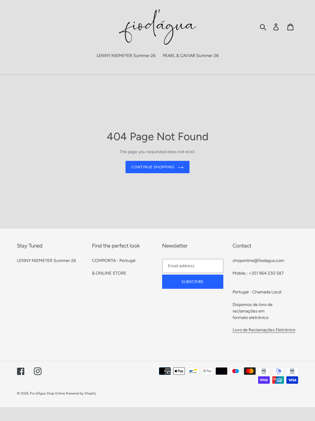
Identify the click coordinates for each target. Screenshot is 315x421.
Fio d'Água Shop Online (47, 393)
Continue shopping (152, 167)
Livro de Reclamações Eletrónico (264, 330)
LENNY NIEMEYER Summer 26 (46, 260)
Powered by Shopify (81, 393)
